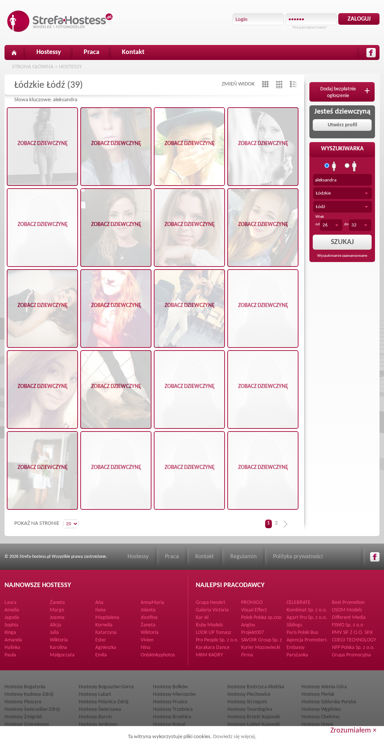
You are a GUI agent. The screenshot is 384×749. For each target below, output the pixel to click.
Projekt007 (252, 632)
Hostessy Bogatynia (24, 687)
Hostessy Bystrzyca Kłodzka (255, 687)
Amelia (11, 610)
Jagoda (11, 617)
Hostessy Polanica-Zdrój (103, 702)
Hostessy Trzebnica (173, 709)
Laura (10, 602)
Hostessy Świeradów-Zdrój (32, 709)
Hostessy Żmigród (23, 717)
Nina (145, 647)
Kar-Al (202, 617)
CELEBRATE (298, 602)
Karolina (58, 647)
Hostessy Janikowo (98, 724)
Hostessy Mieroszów (174, 694)
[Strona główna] (14, 52)
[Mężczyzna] (354, 166)
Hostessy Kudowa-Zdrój (28, 694)
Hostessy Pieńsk (318, 694)
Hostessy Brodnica (172, 717)
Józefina (149, 617)
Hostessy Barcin (95, 717)
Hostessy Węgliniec (321, 709)
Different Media (349, 617)
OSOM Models (347, 610)
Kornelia (103, 625)
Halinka (12, 647)
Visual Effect (254, 610)
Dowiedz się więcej (234, 737)
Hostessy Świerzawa (100, 709)
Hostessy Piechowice (248, 694)
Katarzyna (106, 632)
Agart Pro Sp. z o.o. (306, 617)
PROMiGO (251, 602)
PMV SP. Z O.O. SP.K (352, 632)
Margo (57, 610)
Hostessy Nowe (317, 724)
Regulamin (243, 557)
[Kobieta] (334, 166)
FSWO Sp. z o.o (347, 625)
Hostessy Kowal (169, 724)
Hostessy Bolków (170, 687)
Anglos (248, 625)
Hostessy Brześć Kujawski (253, 717)
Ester (100, 640)
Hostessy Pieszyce (23, 702)
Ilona (100, 610)
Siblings (294, 625)
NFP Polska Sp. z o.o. (353, 647)
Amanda (13, 640)
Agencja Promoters (306, 640)
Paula (10, 655)
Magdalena (107, 617)
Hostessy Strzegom (247, 702)
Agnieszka (105, 647)
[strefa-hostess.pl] (60, 21)
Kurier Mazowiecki (260, 647)
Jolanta (148, 610)
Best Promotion (348, 602)
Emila (101, 655)
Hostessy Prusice (170, 702)
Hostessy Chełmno (320, 717)
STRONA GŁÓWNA (33, 67)
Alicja (55, 625)
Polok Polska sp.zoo (261, 617)
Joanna (57, 617)
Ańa (99, 602)
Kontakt (133, 52)
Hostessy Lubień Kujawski (253, 724)
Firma (247, 655)
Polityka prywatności (298, 557)
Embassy (295, 647)
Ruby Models (209, 625)
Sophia (11, 625)
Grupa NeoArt (210, 602)
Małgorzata (62, 655)
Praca (91, 52)
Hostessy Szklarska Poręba (329, 702)
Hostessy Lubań (95, 694)
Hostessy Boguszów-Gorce (106, 687)
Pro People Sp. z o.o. (217, 640)
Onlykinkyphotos (158, 655)
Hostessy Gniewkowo (26, 724)
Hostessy (48, 52)
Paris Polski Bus (302, 632)
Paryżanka (297, 655)
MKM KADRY (209, 655)
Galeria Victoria (212, 610)
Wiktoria (150, 632)
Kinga (10, 632)
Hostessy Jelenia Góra (324, 687)
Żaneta (57, 602)
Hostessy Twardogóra (249, 709)
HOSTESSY (70, 67)
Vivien (147, 640)
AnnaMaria (152, 602)
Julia (54, 632)
